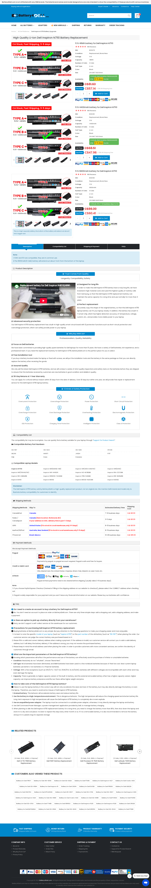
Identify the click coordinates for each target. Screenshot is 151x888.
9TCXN (110, 450)
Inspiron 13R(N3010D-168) (52, 469)
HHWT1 (45, 454)
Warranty (100, 25)
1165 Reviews (91, 47)
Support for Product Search (104, 440)
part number (83, 634)
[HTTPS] (125, 871)
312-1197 (14, 450)
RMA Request (116, 852)
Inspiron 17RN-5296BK (83, 476)
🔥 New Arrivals (58, 25)
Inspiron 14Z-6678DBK (83, 472)
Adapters (42, 25)
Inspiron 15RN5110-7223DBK (52, 476)
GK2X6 (13, 454)
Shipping (76, 25)
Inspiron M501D (48, 480)
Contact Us (125, 6)
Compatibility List (59, 246)
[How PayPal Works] (111, 871)
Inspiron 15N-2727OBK (115, 472)
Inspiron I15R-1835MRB (115, 476)
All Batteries (26, 25)
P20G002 (79, 457)
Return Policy (50, 852)
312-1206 (79, 450)
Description (27, 246)
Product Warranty (19, 849)
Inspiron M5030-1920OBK (84, 480)
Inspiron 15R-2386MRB (19, 476)
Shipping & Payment (91, 246)
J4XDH (78, 454)
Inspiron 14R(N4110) (114, 469)
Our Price (79, 88)
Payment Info (83, 852)
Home (13, 25)
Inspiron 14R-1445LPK (50, 472)
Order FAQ (49, 849)
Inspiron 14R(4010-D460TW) (85, 469)
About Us (115, 6)
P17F (109, 454)
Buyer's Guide (103, 6)
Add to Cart (103, 93)
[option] (42, 69)
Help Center (135, 6)
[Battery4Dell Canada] (30, 16)
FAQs (123, 246)
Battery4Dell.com (45, 880)
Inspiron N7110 (66, 634)
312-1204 (46, 450)
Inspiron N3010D (113, 480)
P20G (45, 457)
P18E (12, 457)
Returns (88, 25)
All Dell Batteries (23, 31)
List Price (79, 84)
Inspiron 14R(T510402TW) (20, 472)
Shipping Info (83, 849)
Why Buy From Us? (19, 852)
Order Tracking (116, 25)
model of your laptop (44, 634)
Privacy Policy (18, 855)
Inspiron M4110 (16, 480)
